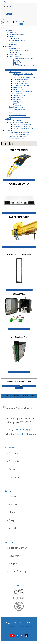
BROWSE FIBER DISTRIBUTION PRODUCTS (19, 180)
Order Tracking (18, 571)
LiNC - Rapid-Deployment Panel (24, 78)
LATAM (11, 68)
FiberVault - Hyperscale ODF (23, 74)
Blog (17, 22)
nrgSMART (17, 99)
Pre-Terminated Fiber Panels (23, 85)
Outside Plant (17, 62)
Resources (15, 555)
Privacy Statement (17, 397)
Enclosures (12, 111)
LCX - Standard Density (21, 83)
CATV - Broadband (15, 54)
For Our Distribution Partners (19, 123)
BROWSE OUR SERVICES (11, 386)
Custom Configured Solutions (19, 134)
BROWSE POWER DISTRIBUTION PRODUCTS (19, 213)
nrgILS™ (16, 103)
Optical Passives (14, 113)
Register (9, 14)
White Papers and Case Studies (19, 117)
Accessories (17, 105)
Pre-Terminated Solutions (18, 138)
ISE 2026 (16, 38)
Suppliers (14, 563)
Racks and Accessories (17, 109)
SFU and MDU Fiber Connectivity (24, 66)
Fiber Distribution (15, 72)
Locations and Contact (17, 35)
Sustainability (13, 44)
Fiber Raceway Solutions (17, 136)
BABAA (16, 64)
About (12, 528)
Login (4, 19)
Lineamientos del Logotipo (22, 126)
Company (8, 31)
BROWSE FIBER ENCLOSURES (19, 329)
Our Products (9, 70)
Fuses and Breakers (19, 95)
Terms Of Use (5, 397)
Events (11, 36)
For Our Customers (15, 121)
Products (14, 461)
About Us (12, 33)
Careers (11, 42)
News (25, 22)
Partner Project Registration (23, 128)
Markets (8, 46)
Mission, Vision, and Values (18, 40)
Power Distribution (15, 93)
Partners (8, 119)
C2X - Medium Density (21, 79)
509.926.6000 (23, 430)
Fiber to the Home (15, 56)
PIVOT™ (16, 76)
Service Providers (15, 48)
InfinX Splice (17, 87)
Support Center (6, 22)
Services (13, 469)
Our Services (9, 130)
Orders (8, 6)
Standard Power (18, 97)
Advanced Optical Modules (22, 91)
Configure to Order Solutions (19, 132)
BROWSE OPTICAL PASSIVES (19, 372)
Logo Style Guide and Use (22, 124)
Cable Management (16, 107)
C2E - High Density (19, 81)
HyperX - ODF (18, 89)
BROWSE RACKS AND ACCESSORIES (19, 290)
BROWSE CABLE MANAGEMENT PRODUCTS (19, 247)
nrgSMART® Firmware (21, 101)
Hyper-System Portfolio (17, 115)
